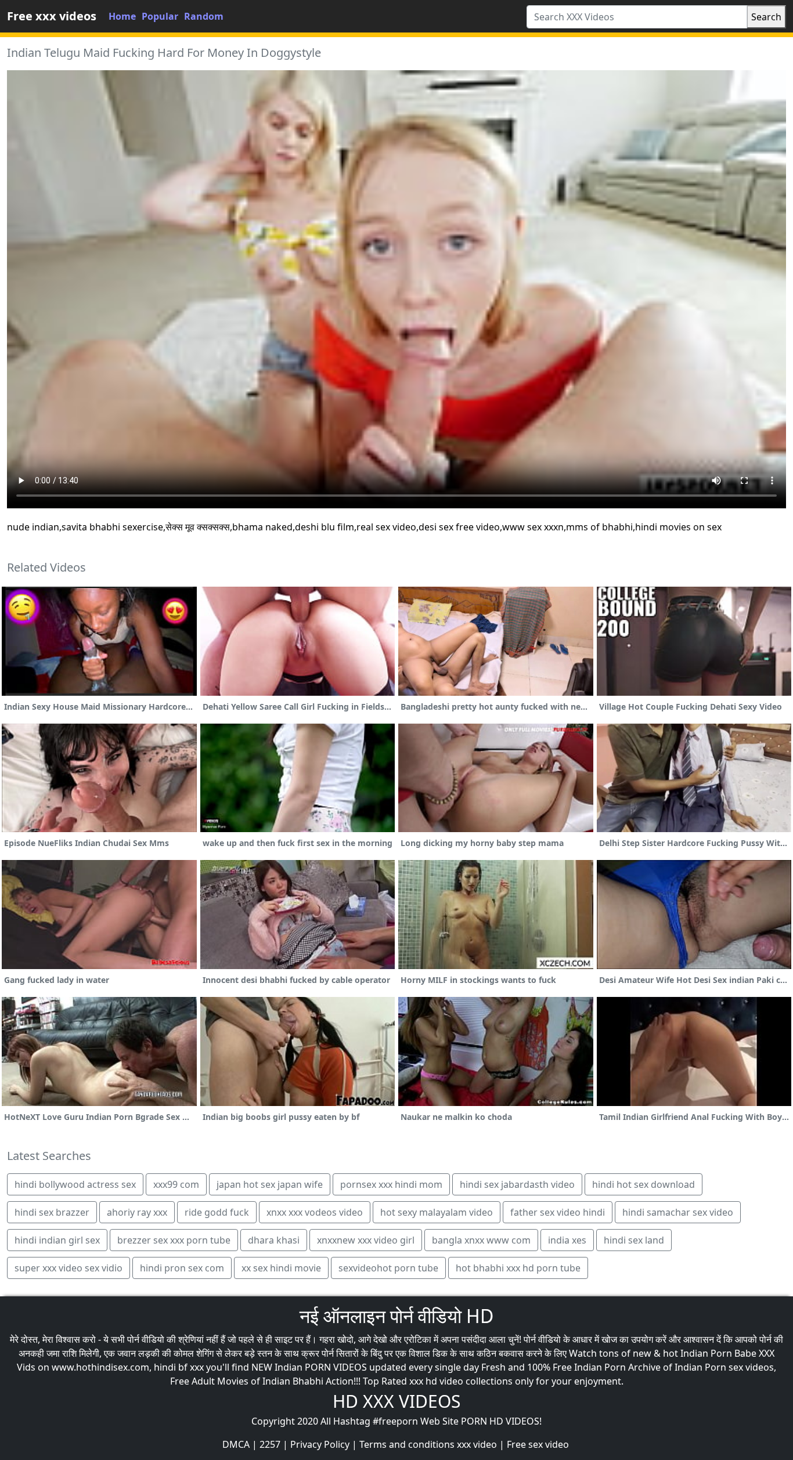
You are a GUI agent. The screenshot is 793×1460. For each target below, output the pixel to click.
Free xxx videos (51, 16)
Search (766, 16)
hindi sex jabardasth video (517, 1184)
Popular (160, 16)
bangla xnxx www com (481, 1240)
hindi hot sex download (643, 1184)
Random (204, 16)
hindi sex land (634, 1240)
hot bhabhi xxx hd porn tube (518, 1268)
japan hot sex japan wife (270, 1184)
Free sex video (538, 1444)
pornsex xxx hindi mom (391, 1184)
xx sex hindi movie (281, 1268)
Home (122, 16)
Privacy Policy (319, 1444)
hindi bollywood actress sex (75, 1184)
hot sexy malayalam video (436, 1212)
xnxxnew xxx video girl (365, 1240)
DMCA (236, 1444)
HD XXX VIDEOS (396, 1401)
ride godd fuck (217, 1212)
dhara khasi (274, 1240)
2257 (269, 1444)
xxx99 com (176, 1184)
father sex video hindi (557, 1212)
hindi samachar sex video (677, 1212)
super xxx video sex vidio (68, 1268)
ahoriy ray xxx (137, 1212)
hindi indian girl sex (57, 1240)
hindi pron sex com (182, 1268)
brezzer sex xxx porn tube (173, 1240)
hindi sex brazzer (52, 1212)
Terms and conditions (407, 1444)
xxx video (477, 1444)
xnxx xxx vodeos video (314, 1212)
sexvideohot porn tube (388, 1268)
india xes (567, 1240)
